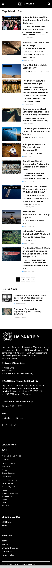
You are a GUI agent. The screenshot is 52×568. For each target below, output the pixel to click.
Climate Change (8, 476)
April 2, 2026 (41, 138)
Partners (5, 544)
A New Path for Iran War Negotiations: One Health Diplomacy (35, 20)
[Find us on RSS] (15, 424)
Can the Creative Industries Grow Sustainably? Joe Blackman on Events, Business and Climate (30, 298)
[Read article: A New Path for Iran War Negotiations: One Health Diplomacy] (11, 23)
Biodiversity (6, 467)
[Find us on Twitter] (7, 424)
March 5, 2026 (29, 271)
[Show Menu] (3, 4)
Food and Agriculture (9, 487)
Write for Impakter (10, 548)
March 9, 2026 (29, 243)
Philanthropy (7, 496)
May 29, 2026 (28, 38)
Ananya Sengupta (31, 71)
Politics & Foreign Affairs (10, 19)
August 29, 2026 (20, 304)
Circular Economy (8, 473)
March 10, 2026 (29, 226)
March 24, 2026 (29, 181)
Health (6, 43)
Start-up (5, 453)
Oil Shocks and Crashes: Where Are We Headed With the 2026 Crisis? (35, 189)
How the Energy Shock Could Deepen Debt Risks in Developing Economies (35, 112)
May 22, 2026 (28, 60)
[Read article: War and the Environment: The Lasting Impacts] (11, 217)
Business (6, 525)
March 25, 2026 (29, 156)
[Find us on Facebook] (2, 424)
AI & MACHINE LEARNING (11, 456)
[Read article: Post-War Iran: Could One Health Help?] (11, 48)
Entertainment (7, 484)
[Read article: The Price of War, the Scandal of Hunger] (11, 86)
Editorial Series (7, 506)
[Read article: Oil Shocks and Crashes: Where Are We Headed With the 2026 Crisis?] (11, 192)
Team (4, 541)
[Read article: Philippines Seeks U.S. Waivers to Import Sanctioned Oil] (11, 150)
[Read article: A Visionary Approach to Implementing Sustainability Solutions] (7, 311)
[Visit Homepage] (26, 3)
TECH (4, 450)
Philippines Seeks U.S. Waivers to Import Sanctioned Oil (33, 147)
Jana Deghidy (29, 138)
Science (4, 499)
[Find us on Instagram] (11, 424)
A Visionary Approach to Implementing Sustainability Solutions (27, 311)
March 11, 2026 (29, 207)
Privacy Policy (8, 555)
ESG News (7, 66)
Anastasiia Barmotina (33, 153)
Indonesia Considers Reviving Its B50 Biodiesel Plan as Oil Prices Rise (36, 234)
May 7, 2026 (45, 71)
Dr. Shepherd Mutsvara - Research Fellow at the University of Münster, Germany (35, 176)
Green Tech (6, 459)
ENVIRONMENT (9, 464)
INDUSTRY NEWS (10, 481)
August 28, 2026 (20, 317)
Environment (9, 212)
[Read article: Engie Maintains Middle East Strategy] (11, 71)
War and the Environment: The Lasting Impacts (36, 215)
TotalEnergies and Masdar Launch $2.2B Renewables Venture (36, 131)
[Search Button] (49, 4)
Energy (6, 109)
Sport (4, 503)
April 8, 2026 (28, 104)
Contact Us (7, 551)
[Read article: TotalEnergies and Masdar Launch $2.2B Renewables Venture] (11, 134)
